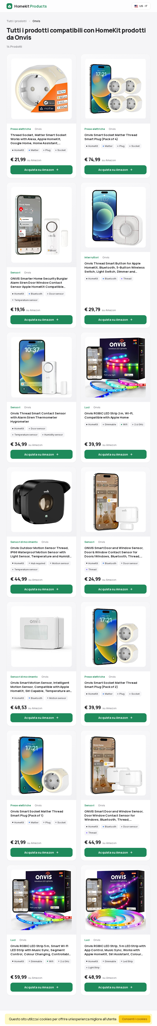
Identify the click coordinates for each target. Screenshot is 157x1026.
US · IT (143, 6)
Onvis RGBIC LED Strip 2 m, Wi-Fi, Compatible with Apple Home (108, 415)
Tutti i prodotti (17, 21)
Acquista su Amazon (39, 170)
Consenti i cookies (134, 1019)
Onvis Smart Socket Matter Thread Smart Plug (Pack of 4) (110, 137)
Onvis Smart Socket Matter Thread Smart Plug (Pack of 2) (110, 685)
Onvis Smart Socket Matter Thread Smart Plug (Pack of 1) (36, 813)
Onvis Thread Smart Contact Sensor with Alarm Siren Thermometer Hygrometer (38, 417)
